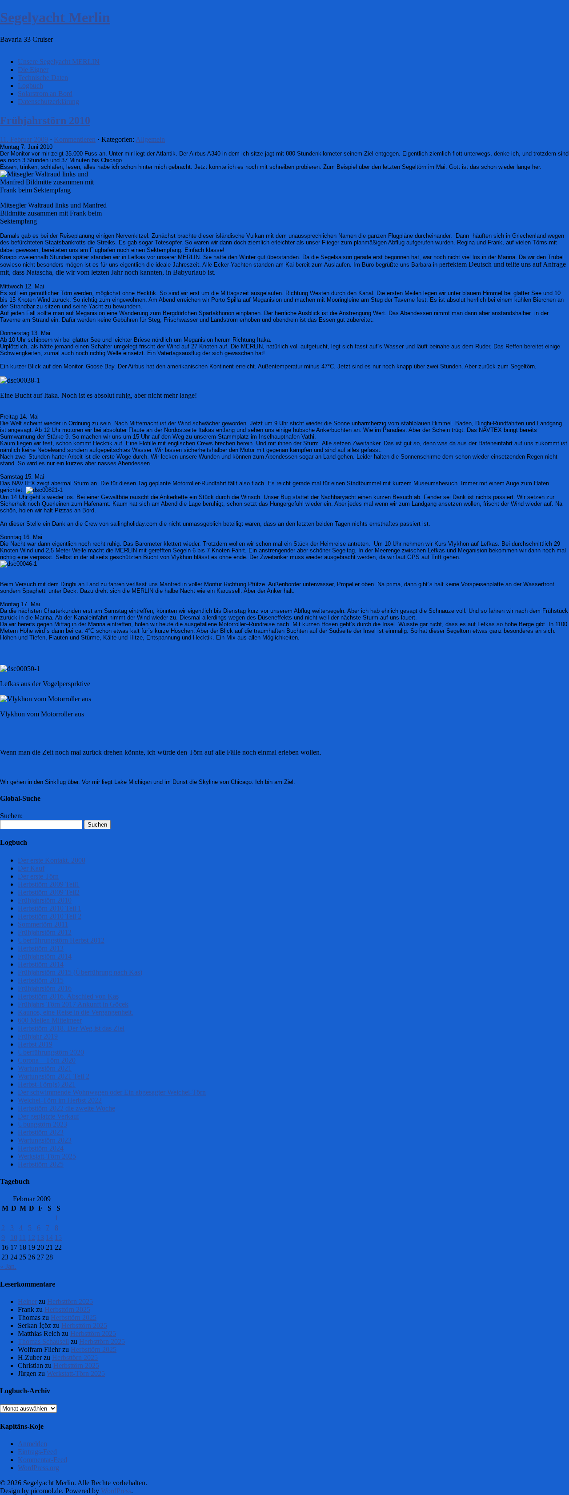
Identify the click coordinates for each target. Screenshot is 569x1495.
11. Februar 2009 (24, 139)
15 (58, 1237)
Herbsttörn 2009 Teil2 (49, 892)
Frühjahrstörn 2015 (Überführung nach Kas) (80, 972)
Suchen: (11, 815)
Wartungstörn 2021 (45, 1068)
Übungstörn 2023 (42, 1124)
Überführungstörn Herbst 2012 (61, 940)
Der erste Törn (38, 876)
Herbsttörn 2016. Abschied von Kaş (68, 996)
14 (49, 1237)
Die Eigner (33, 69)
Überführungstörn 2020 (51, 1052)
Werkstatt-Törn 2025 (47, 1156)
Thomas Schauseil (43, 1341)
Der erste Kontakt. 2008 (51, 860)
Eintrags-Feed (37, 1451)
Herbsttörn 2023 (41, 1132)
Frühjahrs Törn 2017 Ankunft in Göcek (73, 1004)
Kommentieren (75, 139)
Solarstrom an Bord (45, 93)
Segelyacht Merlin (55, 17)
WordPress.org (38, 1467)
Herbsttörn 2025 (41, 1164)
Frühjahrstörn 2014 (45, 956)
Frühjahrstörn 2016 (45, 988)
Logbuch (30, 85)
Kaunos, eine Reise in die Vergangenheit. (75, 1012)
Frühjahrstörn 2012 (45, 932)
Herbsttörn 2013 (41, 948)
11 (22, 1237)
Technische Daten (43, 77)
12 (31, 1237)
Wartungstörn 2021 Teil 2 (53, 1076)
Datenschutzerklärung (48, 101)
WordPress (116, 1491)
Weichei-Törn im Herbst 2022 (60, 1100)
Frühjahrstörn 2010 (45, 120)
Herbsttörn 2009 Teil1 (49, 884)
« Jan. (8, 1266)
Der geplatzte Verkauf (48, 1116)
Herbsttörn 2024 (41, 1148)
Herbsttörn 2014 (41, 964)
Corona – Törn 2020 (47, 1060)
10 (13, 1237)
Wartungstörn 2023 (45, 1140)
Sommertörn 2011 (43, 924)
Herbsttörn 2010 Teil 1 (49, 908)
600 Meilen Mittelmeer (50, 1020)
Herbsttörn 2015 (41, 980)
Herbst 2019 (35, 1044)
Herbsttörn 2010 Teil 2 (49, 916)
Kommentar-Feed (42, 1459)
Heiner (27, 1301)
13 (40, 1237)
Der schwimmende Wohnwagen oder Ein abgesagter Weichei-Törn (112, 1092)
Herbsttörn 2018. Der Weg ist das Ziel (71, 1028)
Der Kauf (31, 868)
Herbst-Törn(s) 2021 (47, 1084)
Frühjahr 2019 (38, 1036)
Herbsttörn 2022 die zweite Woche (66, 1108)
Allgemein (150, 139)
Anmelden (32, 1443)
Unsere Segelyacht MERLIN (59, 61)
